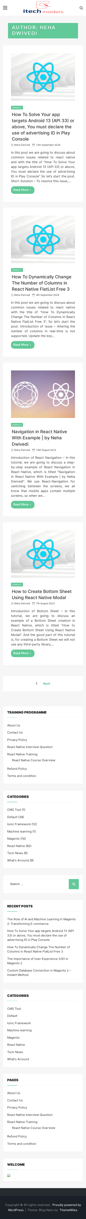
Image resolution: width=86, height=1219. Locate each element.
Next (46, 683)
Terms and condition (21, 776)
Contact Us (15, 732)
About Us (13, 725)
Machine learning (19, 831)
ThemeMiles (68, 1210)
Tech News (15, 853)
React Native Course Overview (33, 760)
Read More (21, 190)
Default (17, 108)
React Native (16, 846)
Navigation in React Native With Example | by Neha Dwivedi (39, 437)
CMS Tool (14, 810)
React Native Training (22, 754)
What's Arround (18, 860)
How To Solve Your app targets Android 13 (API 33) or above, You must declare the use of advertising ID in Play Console (43, 127)
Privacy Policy (17, 740)
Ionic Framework (19, 824)
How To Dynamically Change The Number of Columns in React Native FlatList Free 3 (41, 283)
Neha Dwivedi (22, 144)
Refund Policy (17, 769)
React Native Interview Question (30, 747)
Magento (13, 838)
